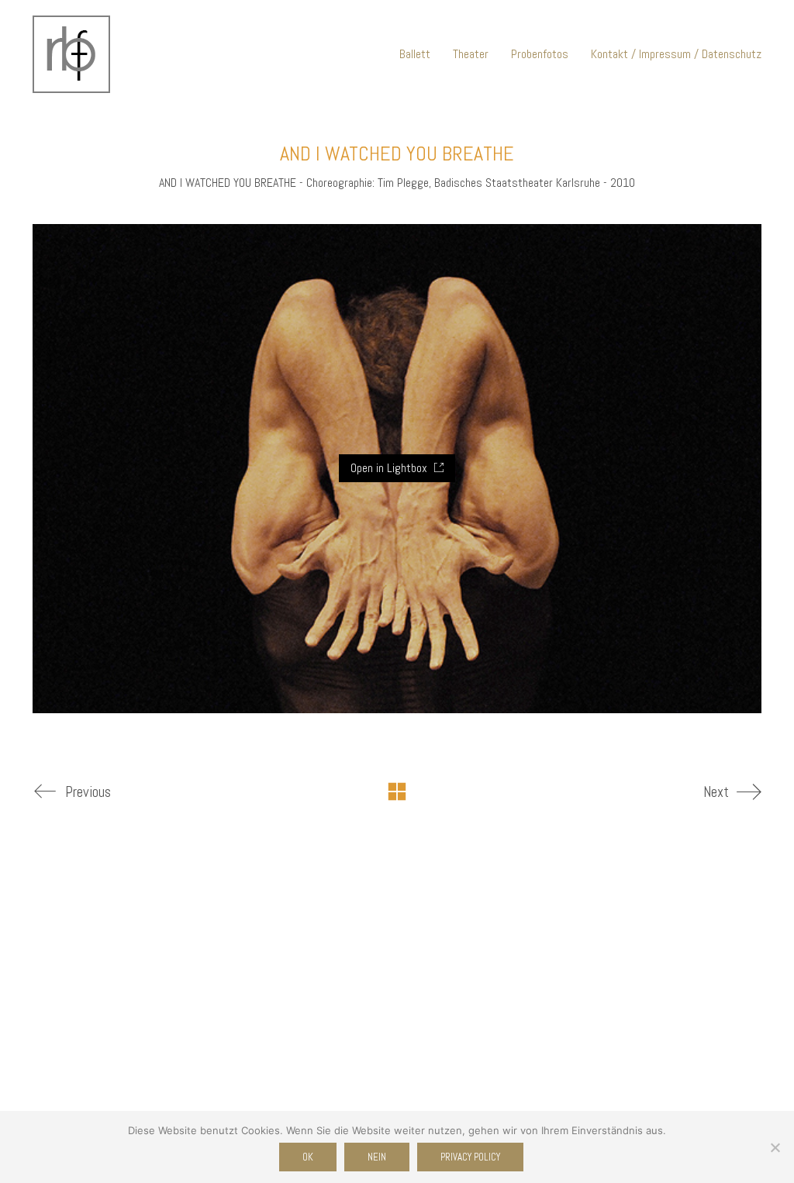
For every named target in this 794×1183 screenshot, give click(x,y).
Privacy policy (470, 1157)
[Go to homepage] (71, 54)
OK (307, 1157)
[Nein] (774, 1147)
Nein (377, 1157)
